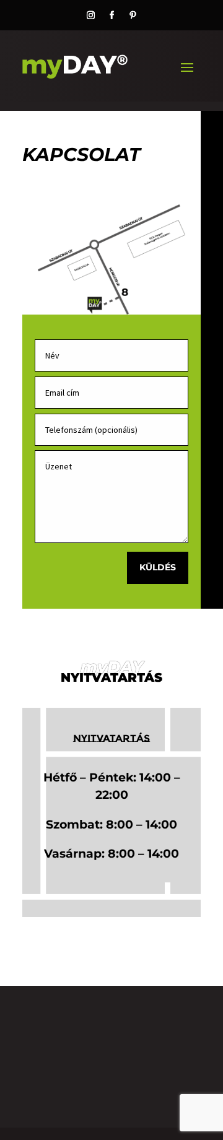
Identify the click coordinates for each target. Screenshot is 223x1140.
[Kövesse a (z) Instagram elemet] (90, 15)
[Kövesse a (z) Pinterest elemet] (133, 15)
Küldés (157, 567)
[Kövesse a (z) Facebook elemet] (111, 15)
